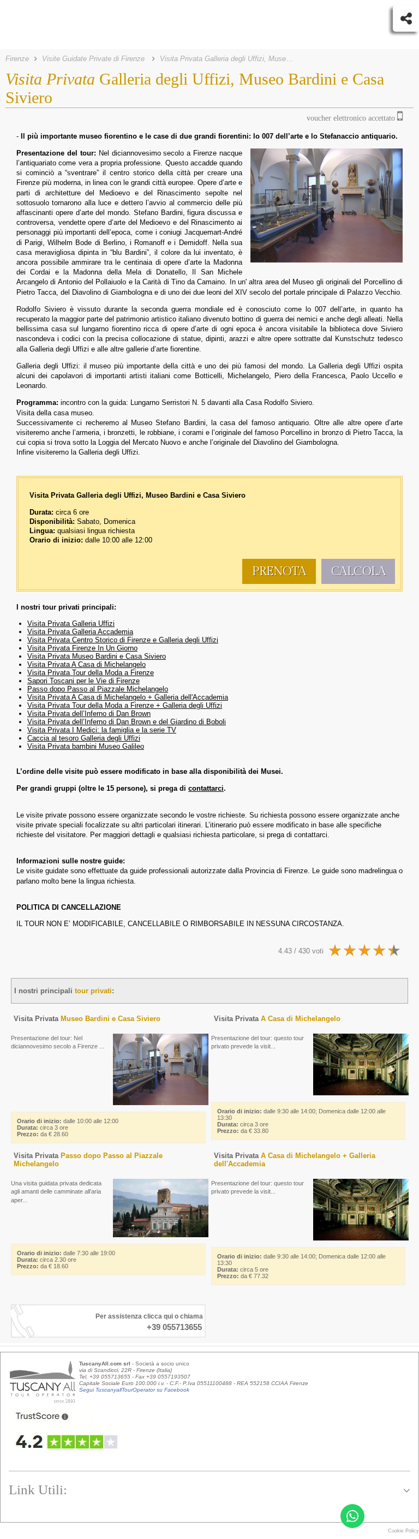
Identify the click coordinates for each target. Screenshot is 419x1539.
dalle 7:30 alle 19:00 (66, 1259)
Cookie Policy (403, 1531)
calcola (358, 571)
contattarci (310, 835)
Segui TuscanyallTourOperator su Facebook (134, 1390)
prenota (279, 571)
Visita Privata (87, 1019)
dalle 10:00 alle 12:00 (67, 1127)
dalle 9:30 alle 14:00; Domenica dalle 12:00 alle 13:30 (301, 1121)
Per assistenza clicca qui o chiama (149, 1316)
